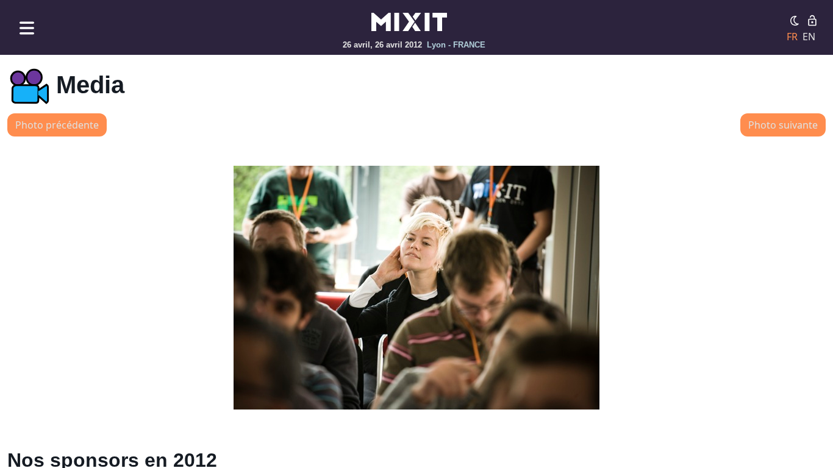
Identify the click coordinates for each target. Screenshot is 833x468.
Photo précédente (57, 125)
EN (809, 36)
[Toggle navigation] (26, 27)
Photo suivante (783, 125)
